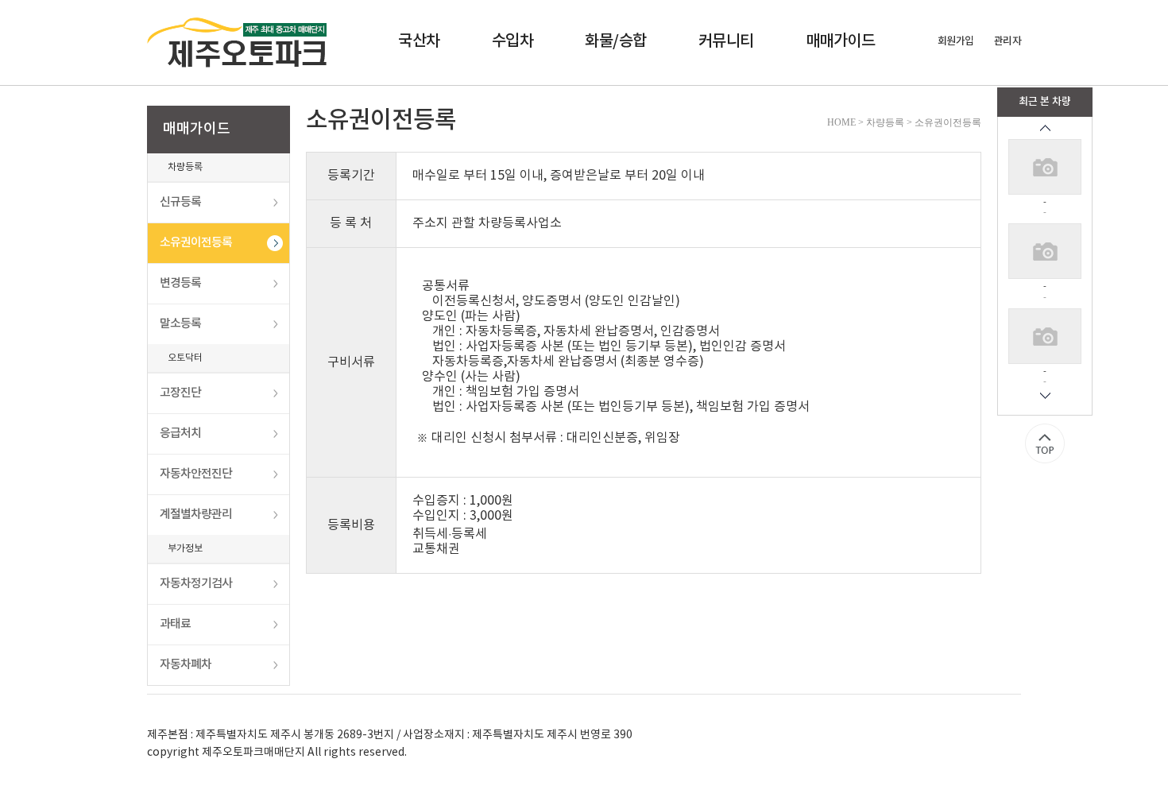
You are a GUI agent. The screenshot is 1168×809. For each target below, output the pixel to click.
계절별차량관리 (196, 514)
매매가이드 (841, 41)
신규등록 (180, 202)
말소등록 (180, 324)
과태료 (175, 624)
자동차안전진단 (196, 474)
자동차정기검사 (196, 583)
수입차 (513, 41)
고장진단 (180, 393)
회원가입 (956, 41)
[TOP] (1045, 443)
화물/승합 (616, 41)
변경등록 (180, 283)
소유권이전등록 (196, 243)
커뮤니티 (726, 41)
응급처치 (180, 433)
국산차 (419, 41)
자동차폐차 (185, 665)
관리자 (1008, 41)
